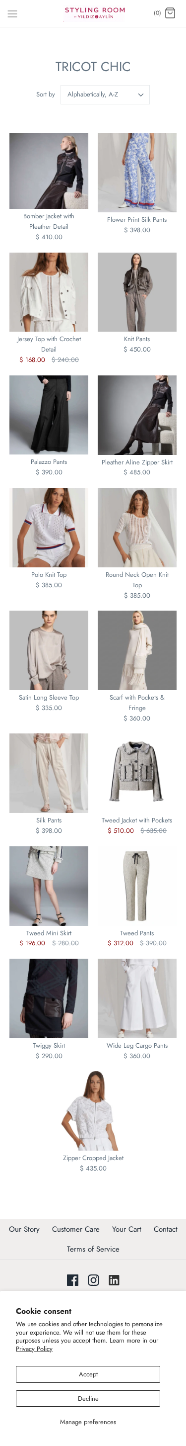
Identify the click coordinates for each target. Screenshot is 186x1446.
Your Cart (126, 1229)
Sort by (45, 94)
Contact (166, 1229)
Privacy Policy (34, 1349)
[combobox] (105, 94)
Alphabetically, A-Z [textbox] (92, 94)
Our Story (24, 1229)
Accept (88, 1374)
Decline (88, 1398)
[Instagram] (93, 1280)
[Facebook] (72, 1280)
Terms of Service (93, 1249)
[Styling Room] (93, 13)
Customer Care (76, 1229)
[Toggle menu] (12, 12)
